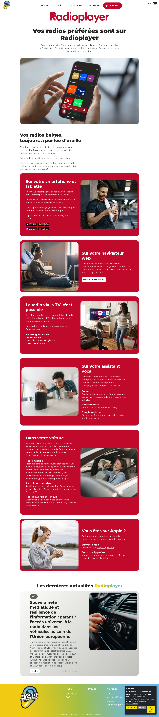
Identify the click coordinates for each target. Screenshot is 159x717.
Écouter (114, 5)
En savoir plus (151, 709)
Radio (59, 5)
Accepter (131, 707)
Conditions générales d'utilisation (123, 681)
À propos (94, 5)
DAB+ (68, 673)
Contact (111, 669)
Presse (92, 665)
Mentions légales (115, 673)
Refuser (142, 707)
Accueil (44, 5)
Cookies (110, 677)
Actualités (77, 5)
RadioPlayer (72, 669)
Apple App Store (105, 547)
